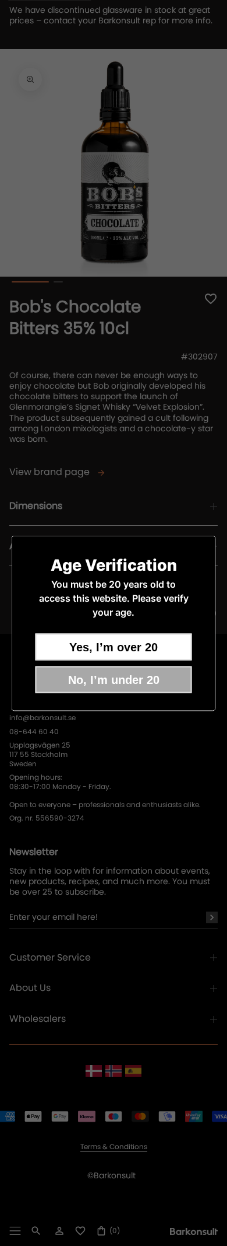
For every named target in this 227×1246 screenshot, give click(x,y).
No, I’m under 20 (113, 679)
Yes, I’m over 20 (113, 646)
